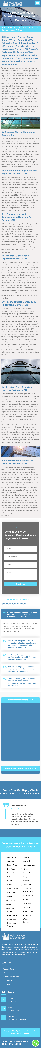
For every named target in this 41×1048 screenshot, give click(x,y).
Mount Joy (26, 881)
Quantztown (27, 885)
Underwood (27, 903)
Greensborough (12, 919)
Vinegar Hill (27, 915)
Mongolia (26, 877)
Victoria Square (28, 911)
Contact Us (7, 985)
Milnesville (27, 873)
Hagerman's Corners (15, 27)
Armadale (10, 861)
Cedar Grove (11, 892)
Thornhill (26, 899)
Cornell (9, 896)
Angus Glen (11, 857)
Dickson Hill (11, 900)
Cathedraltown (12, 888)
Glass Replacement (10, 973)
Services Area (8, 981)
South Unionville (29, 895)
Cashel (9, 885)
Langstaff (26, 857)
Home (4, 27)
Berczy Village (12, 865)
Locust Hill (27, 861)
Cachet (9, 881)
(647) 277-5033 (13, 1001)
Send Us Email (13, 1010)
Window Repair (8, 969)
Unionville (26, 907)
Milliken (26, 869)
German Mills (12, 915)
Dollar (9, 904)
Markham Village (29, 865)
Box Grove (11, 869)
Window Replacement (11, 977)
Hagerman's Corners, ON (17, 1019)
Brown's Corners (13, 873)
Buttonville (11, 877)
